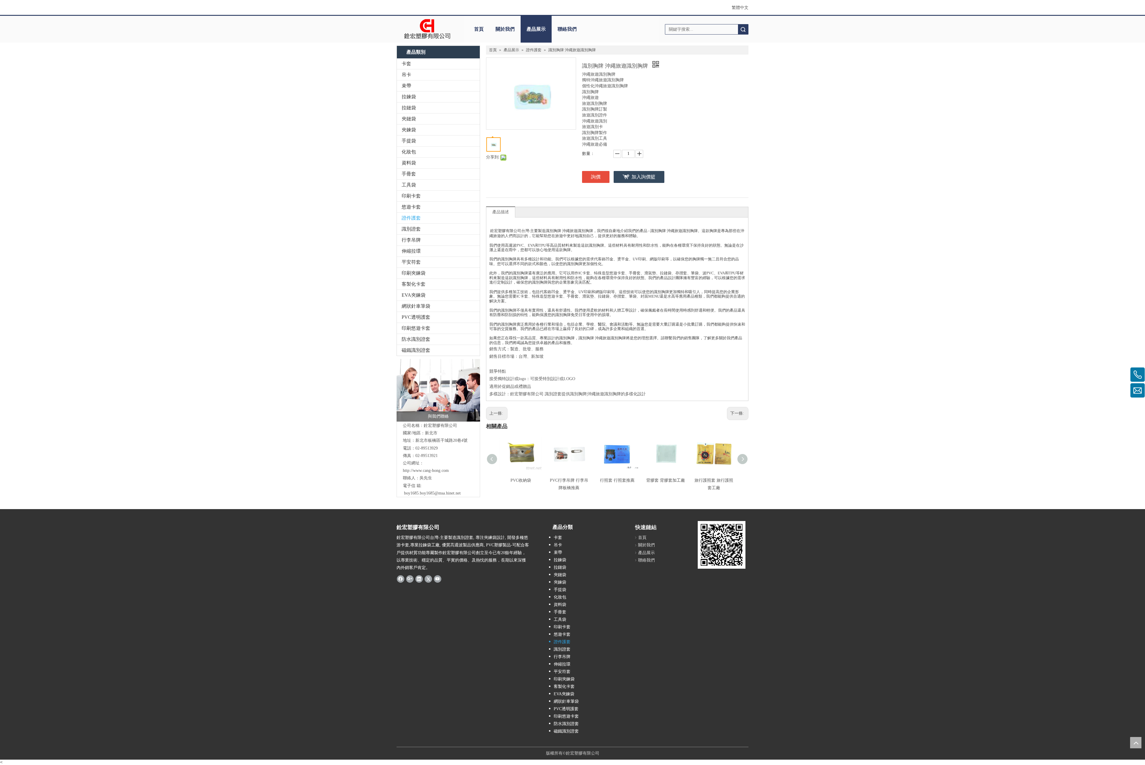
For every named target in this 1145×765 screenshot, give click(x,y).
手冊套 (409, 173)
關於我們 (505, 29)
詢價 (596, 176)
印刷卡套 (411, 195)
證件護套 (411, 217)
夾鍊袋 (409, 129)
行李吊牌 (411, 239)
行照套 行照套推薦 (617, 480)
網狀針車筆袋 (416, 306)
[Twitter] (428, 578)
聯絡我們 (567, 29)
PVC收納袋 (520, 480)
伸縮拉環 (411, 251)
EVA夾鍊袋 (413, 295)
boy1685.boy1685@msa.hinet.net (432, 493)
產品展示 (536, 29)
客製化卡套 (413, 284)
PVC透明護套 (416, 317)
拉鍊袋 (409, 96)
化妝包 (409, 151)
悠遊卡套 (411, 206)
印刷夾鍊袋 (413, 273)
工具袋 (409, 184)
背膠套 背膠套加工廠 (665, 480)
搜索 (743, 29)
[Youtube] (437, 578)
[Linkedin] (419, 578)
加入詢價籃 (643, 176)
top (1135, 742)
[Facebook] (400, 578)
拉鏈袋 (409, 107)
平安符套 (411, 262)
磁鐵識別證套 (416, 350)
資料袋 (409, 162)
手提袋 (409, 140)
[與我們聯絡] (438, 390)
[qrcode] (721, 545)
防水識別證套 (416, 339)
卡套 (406, 63)
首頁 (479, 29)
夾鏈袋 (409, 118)
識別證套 (411, 228)
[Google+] (410, 578)
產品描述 (500, 212)
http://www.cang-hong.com (426, 470)
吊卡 (406, 74)
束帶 (406, 85)
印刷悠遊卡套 (416, 328)
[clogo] (427, 29)
